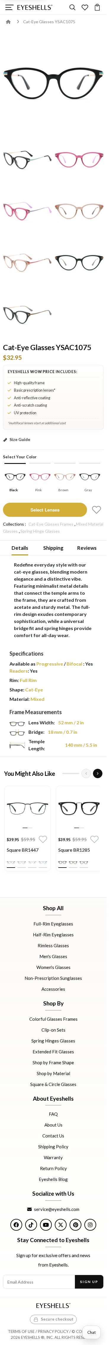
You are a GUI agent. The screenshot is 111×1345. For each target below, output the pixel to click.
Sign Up (89, 1281)
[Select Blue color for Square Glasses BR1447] (43, 862)
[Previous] (86, 773)
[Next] (97, 773)
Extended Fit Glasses (53, 1051)
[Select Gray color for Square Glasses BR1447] (21, 862)
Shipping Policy (53, 1146)
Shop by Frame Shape (53, 1062)
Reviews (86, 548)
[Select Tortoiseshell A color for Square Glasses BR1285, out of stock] (73, 862)
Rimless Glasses (53, 945)
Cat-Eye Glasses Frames (50, 524)
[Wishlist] (85, 7)
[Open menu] (9, 7)
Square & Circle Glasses (53, 1084)
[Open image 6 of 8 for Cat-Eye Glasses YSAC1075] (27, 262)
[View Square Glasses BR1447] (27, 808)
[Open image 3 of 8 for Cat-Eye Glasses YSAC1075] (79, 159)
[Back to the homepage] (12, 21)
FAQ (53, 1114)
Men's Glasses (53, 956)
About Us (53, 1124)
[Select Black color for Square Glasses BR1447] (11, 862)
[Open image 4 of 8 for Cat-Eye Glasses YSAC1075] (27, 210)
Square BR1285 (74, 850)
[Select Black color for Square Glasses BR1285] (62, 862)
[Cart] (97, 7)
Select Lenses (45, 510)
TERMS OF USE (21, 1331)
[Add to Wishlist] (96, 510)
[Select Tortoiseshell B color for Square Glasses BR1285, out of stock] (84, 862)
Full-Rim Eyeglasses (53, 923)
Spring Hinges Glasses (53, 1040)
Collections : (14, 524)
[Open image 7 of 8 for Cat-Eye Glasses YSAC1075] (79, 262)
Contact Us (53, 1135)
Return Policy (53, 1168)
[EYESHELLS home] (34, 7)
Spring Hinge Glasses (40, 531)
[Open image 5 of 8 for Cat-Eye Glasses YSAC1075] (79, 210)
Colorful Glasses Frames (53, 1018)
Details (20, 548)
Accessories (53, 989)
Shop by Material (53, 1073)
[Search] (72, 7)
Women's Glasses (53, 967)
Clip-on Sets (53, 1029)
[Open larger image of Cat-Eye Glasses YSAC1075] (53, 82)
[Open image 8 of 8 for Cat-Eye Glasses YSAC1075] (27, 313)
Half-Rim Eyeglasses (53, 934)
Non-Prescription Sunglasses (53, 978)
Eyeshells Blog (53, 1179)
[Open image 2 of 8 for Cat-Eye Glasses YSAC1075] (27, 159)
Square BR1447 (22, 850)
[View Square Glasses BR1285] (79, 808)
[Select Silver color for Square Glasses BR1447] (32, 862)
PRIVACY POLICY (53, 1331)
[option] (27, 830)
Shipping (53, 548)
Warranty (53, 1157)
